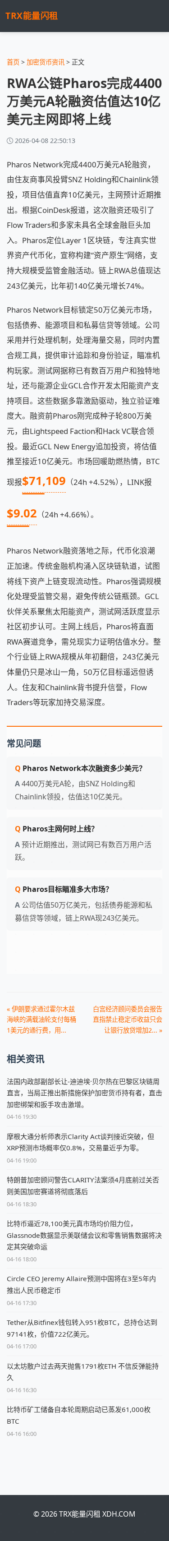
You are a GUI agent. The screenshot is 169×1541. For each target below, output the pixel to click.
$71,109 (44, 481)
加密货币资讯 (45, 62)
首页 (13, 62)
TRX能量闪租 (31, 15)
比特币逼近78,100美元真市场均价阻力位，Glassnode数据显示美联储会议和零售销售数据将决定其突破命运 (84, 1235)
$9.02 (22, 513)
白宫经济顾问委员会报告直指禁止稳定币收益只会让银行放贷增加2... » (127, 1019)
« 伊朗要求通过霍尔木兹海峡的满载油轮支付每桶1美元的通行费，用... (41, 1019)
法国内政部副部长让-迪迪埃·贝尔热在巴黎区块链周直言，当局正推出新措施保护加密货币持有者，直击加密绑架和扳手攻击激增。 (84, 1093)
